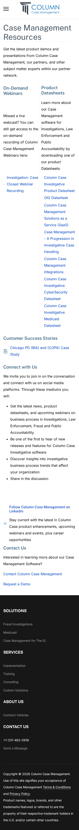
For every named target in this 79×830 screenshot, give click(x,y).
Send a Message (15, 748)
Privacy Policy (20, 794)
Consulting (10, 682)
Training (9, 674)
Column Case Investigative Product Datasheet (59, 184)
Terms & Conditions (57, 787)
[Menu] (6, 8)
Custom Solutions (15, 690)
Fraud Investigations (17, 624)
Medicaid (10, 632)
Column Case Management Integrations (55, 265)
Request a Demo (17, 584)
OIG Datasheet (56, 197)
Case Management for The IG (24, 640)
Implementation (14, 665)
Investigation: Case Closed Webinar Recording (22, 184)
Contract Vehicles (16, 715)
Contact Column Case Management (32, 574)
